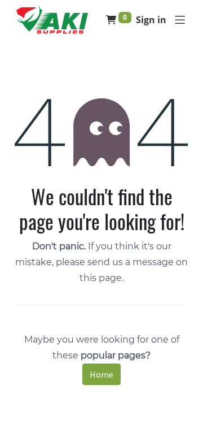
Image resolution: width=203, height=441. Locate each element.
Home (101, 374)
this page (101, 278)
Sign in (151, 20)
